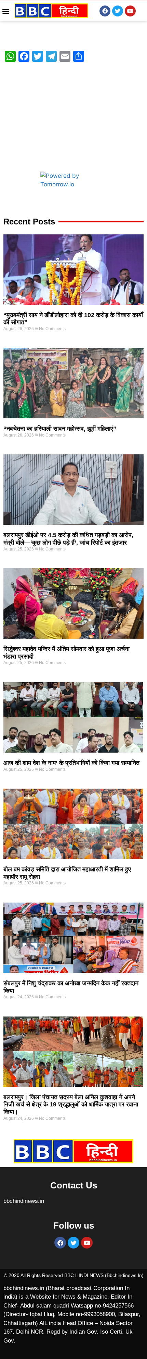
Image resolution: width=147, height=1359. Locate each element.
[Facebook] (104, 10)
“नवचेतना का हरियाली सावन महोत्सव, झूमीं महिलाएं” (59, 428)
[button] (5, 10)
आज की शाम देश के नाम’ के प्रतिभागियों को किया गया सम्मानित (71, 762)
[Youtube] (130, 10)
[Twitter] (117, 10)
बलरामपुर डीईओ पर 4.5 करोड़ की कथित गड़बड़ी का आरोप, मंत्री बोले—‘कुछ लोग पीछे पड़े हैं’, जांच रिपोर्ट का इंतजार (68, 539)
